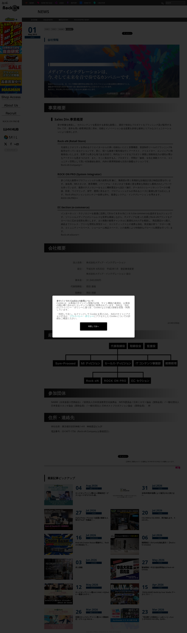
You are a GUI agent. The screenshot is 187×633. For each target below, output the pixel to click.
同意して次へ (93, 326)
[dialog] (93, 316)
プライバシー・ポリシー (82, 316)
